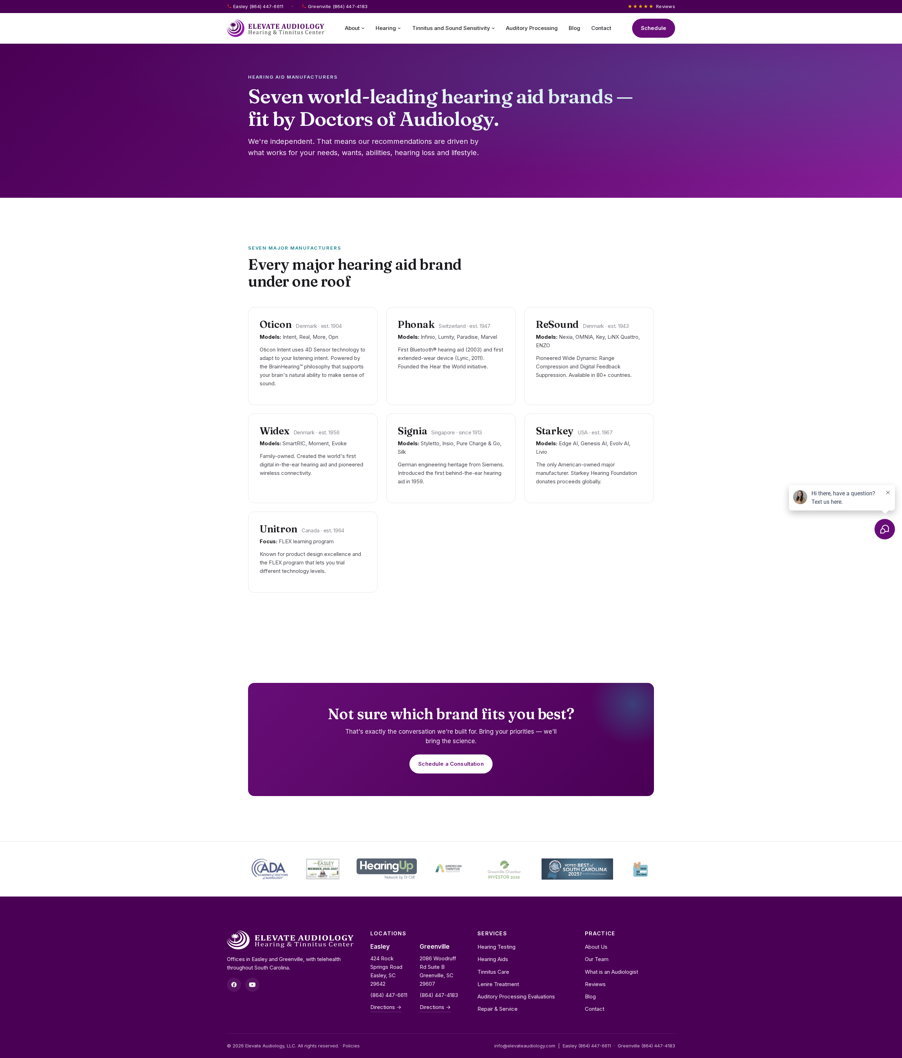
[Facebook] (234, 985)
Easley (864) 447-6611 (258, 6)
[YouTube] (252, 985)
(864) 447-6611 (388, 995)
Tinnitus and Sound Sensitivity (451, 28)
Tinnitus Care (493, 971)
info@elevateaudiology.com (524, 1045)
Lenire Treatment (498, 984)
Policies (351, 1045)
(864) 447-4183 (439, 995)
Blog (574, 28)
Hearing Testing (496, 946)
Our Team (596, 959)
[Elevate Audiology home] (275, 28)
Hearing (386, 28)
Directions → (385, 1007)
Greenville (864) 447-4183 (338, 6)
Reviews (651, 6)
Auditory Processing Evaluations (516, 996)
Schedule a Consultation (450, 763)
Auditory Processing (532, 28)
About (352, 28)
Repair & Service (497, 1008)
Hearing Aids (492, 959)
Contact (601, 28)
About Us (596, 946)
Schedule (653, 28)
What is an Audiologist (611, 971)
